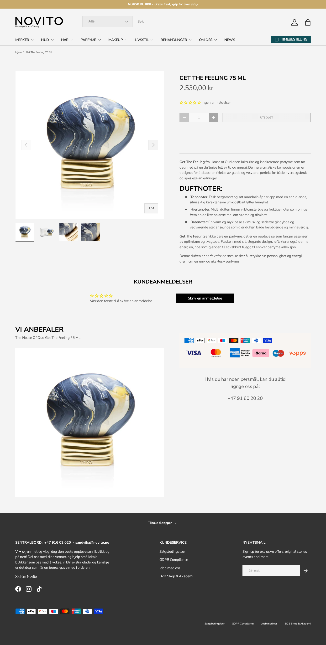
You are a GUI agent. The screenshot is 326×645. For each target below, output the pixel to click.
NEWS (229, 39)
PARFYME (88, 39)
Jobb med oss (169, 568)
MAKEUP (115, 39)
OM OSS (205, 39)
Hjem (18, 52)
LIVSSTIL (141, 39)
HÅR (64, 39)
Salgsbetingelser (172, 551)
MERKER (22, 39)
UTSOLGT (266, 117)
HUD (45, 39)
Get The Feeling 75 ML (39, 52)
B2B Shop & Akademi (176, 576)
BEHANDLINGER (174, 39)
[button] (308, 22)
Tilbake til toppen (160, 523)
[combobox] (176, 21)
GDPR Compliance (173, 559)
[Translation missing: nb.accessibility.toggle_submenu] (32, 40)
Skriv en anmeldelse (205, 298)
